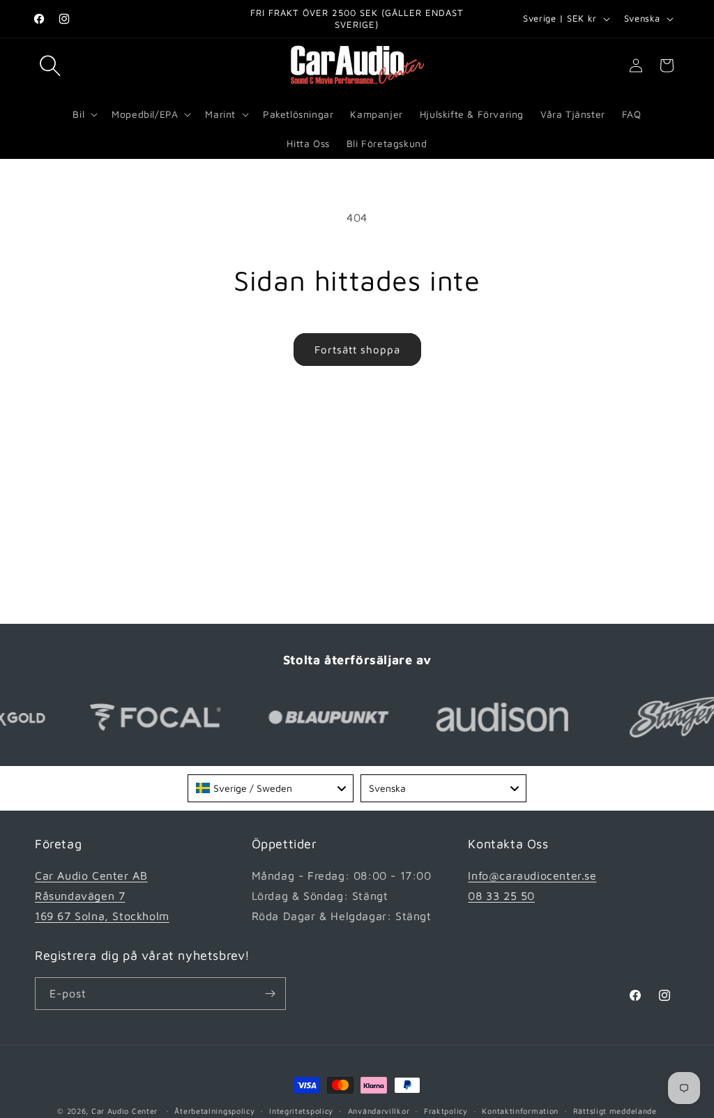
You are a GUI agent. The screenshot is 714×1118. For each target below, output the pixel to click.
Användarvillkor (379, 1110)
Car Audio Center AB (91, 875)
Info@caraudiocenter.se (532, 875)
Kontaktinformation (520, 1110)
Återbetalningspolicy (214, 1110)
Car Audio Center (124, 1110)
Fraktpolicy (446, 1110)
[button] (50, 65)
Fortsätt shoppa (357, 349)
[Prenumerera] (270, 993)
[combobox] (271, 788)
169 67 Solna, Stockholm (102, 916)
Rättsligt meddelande (615, 1110)
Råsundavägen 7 (80, 895)
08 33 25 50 (501, 895)
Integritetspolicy (301, 1110)
